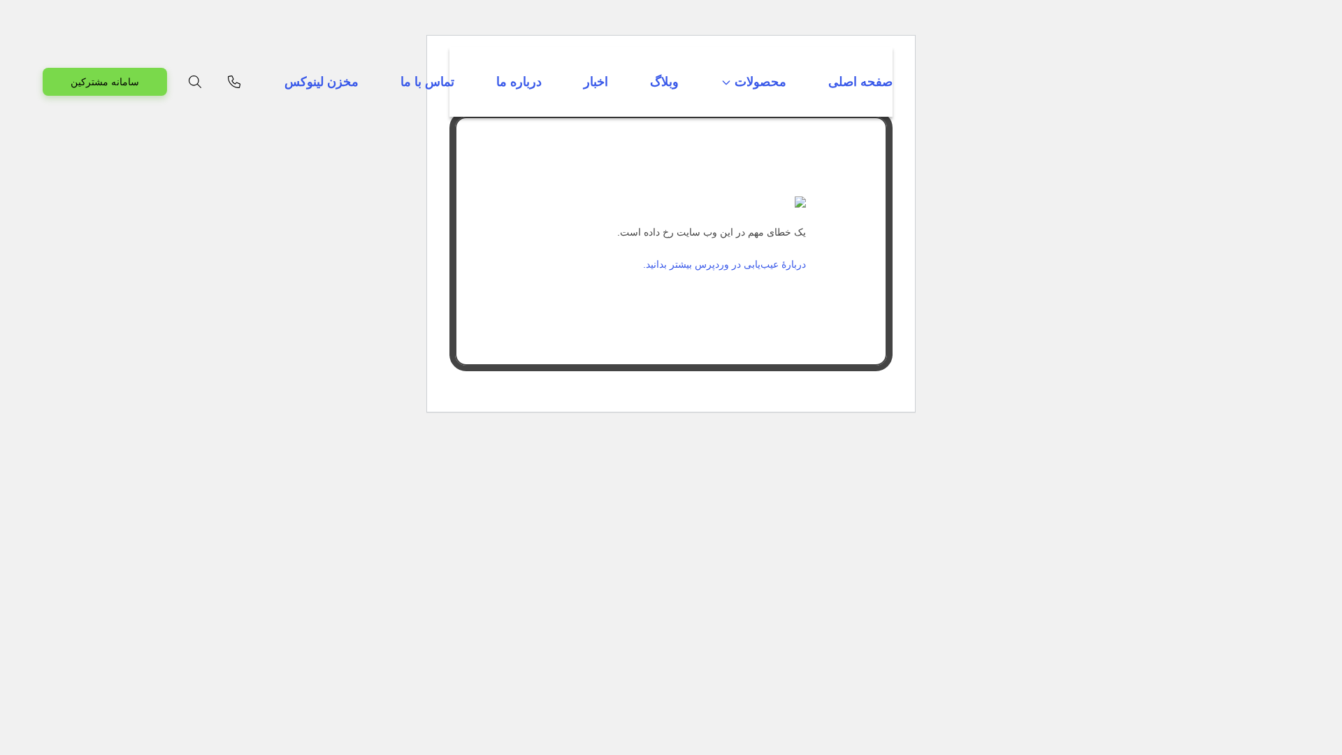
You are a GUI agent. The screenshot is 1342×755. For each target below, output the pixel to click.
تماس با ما (427, 82)
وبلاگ (664, 82)
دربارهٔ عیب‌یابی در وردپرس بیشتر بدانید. (724, 264)
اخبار (596, 82)
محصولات (760, 82)
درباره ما (519, 82)
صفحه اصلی (860, 82)
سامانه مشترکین (105, 81)
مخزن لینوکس (321, 82)
